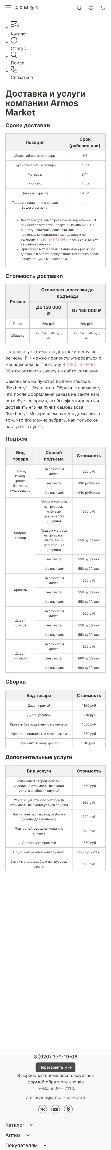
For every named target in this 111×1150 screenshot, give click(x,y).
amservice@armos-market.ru (55, 1097)
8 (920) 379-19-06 (51, 239)
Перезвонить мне (55, 1067)
